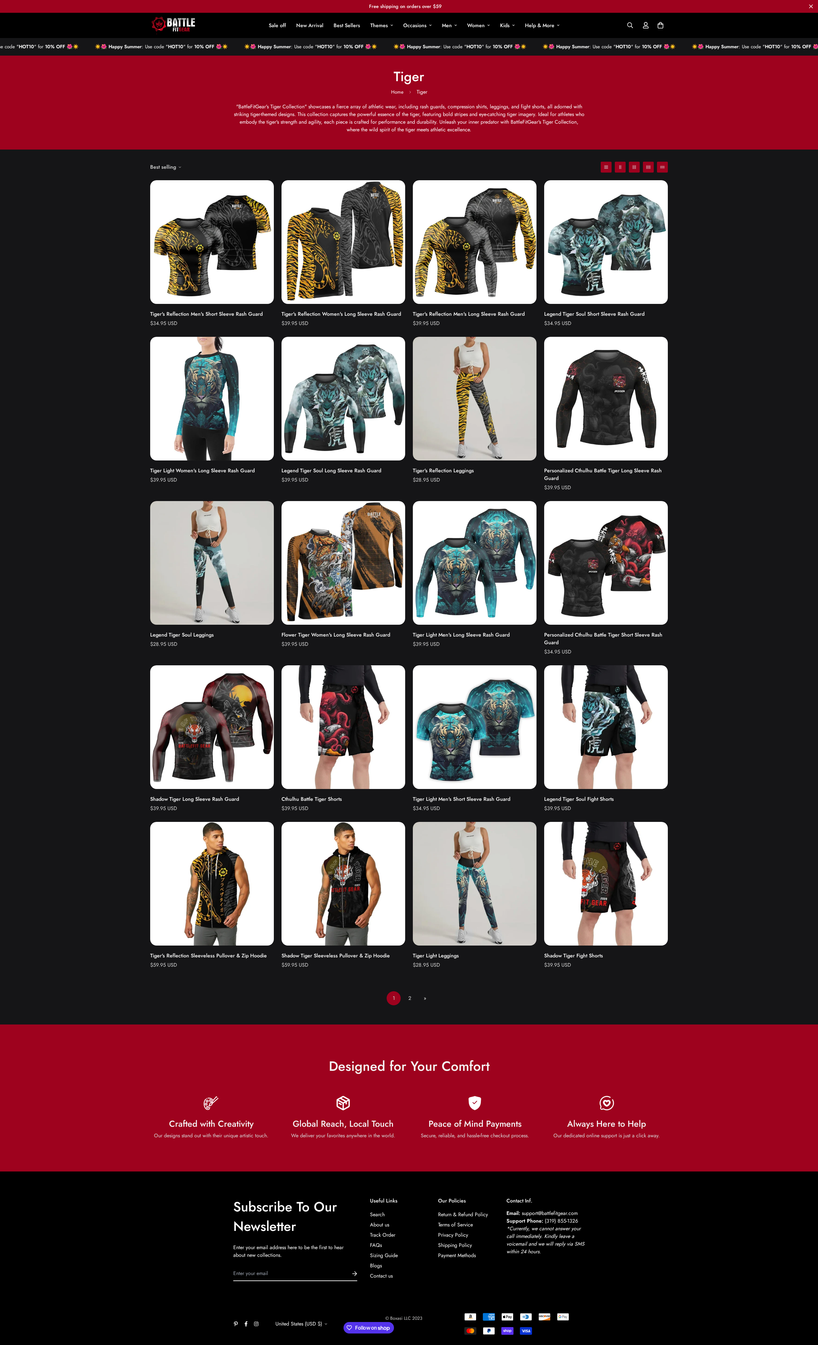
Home (397, 92)
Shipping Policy (455, 1245)
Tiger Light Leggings (436, 955)
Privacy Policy (453, 1235)
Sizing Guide (384, 1255)
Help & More (539, 25)
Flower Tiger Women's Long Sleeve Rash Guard (336, 634)
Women (476, 25)
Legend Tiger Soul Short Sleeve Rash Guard (594, 314)
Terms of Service (455, 1224)
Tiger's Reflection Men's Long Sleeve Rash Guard (469, 314)
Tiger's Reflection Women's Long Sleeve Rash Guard (341, 314)
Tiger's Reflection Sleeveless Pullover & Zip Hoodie (208, 955)
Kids (505, 25)
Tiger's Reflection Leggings (443, 470)
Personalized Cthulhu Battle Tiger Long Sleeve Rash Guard (603, 474)
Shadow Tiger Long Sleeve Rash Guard (194, 799)
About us (379, 1224)
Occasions (415, 25)
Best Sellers (347, 25)
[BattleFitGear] (173, 25)
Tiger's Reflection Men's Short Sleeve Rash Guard (206, 314)
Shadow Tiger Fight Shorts (573, 955)
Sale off (277, 25)
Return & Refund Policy (463, 1214)
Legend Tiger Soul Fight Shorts (579, 799)
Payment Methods (457, 1255)
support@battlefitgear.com (550, 1213)
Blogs (376, 1265)
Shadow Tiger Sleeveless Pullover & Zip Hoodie (336, 955)
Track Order (382, 1235)
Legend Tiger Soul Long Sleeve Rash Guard (331, 470)
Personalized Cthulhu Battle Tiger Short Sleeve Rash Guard (603, 638)
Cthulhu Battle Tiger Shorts (312, 799)
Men (447, 25)
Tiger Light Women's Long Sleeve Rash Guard (202, 470)
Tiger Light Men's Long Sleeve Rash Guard (461, 634)
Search (377, 1214)
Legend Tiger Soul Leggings (182, 634)
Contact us (381, 1275)
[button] (659, 25)
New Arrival (309, 25)
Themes (379, 25)
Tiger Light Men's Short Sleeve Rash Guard (461, 799)
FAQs (376, 1245)
